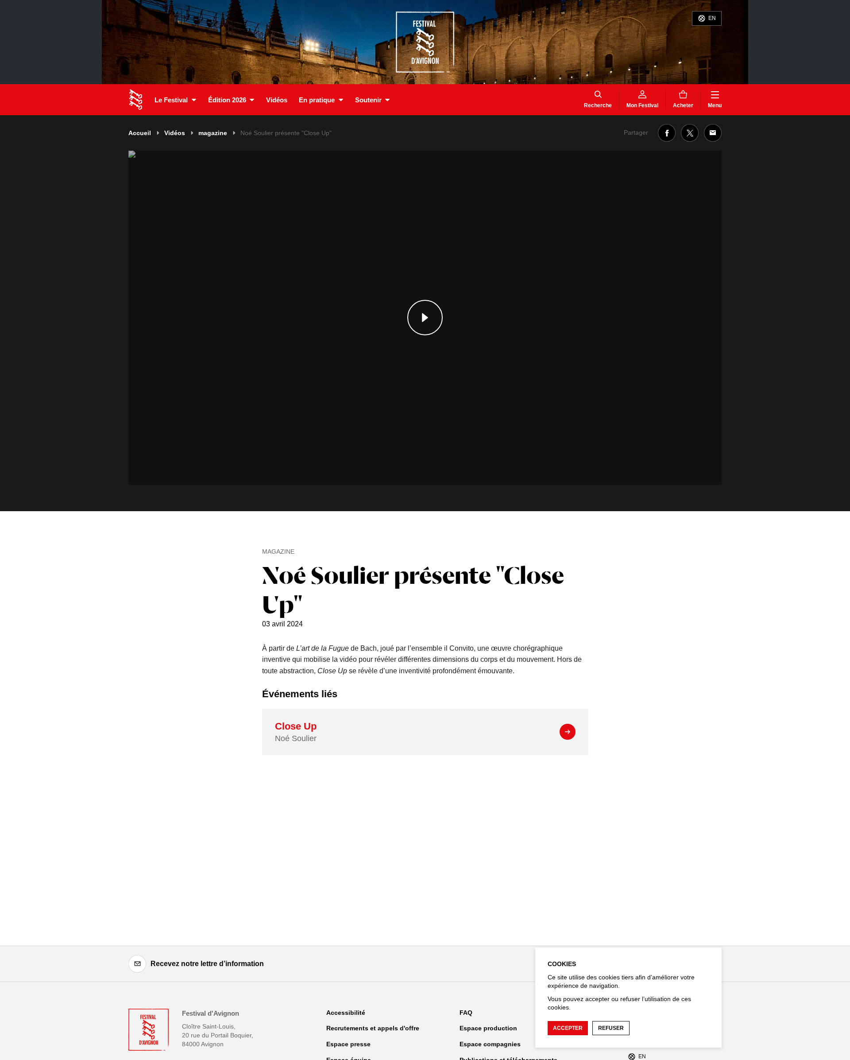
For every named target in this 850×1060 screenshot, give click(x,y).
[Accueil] (135, 100)
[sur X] (690, 133)
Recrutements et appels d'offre (372, 1028)
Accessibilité (345, 1012)
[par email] (713, 133)
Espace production (488, 1028)
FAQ (466, 1012)
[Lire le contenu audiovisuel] (425, 318)
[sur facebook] (667, 133)
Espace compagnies (490, 1044)
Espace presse (348, 1044)
